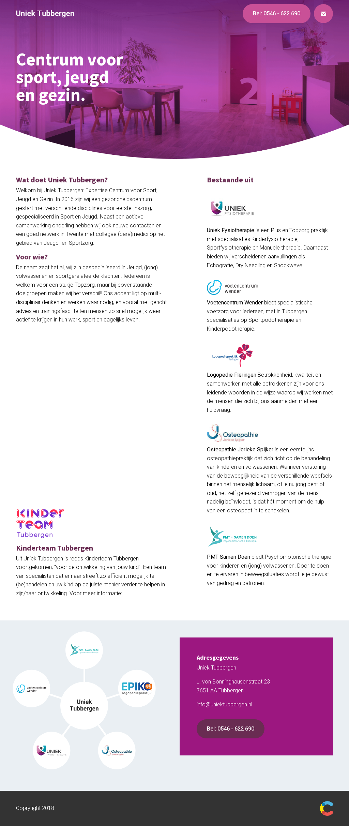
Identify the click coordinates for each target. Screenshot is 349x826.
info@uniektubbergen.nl (224, 704)
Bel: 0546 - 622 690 (230, 728)
